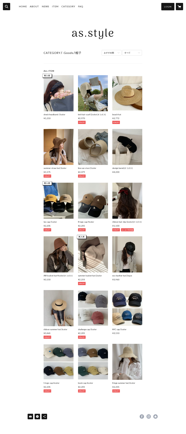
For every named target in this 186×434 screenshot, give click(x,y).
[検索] (6, 6)
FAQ (80, 6)
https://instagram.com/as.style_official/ (148, 416)
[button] (167, 6)
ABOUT (34, 6)
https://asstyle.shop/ (155, 416)
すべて (127, 52)
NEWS (45, 6)
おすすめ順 (109, 52)
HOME (23, 6)
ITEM (55, 6)
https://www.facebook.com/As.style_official (142, 416)
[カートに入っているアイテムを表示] (179, 6)
